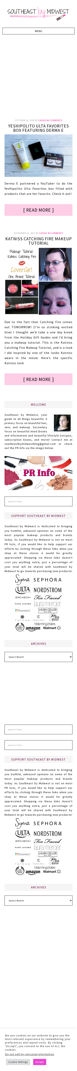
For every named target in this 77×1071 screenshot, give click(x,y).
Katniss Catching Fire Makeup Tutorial (38, 241)
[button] (38, 31)
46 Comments (54, 120)
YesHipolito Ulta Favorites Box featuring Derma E (38, 128)
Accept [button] (40, 1062)
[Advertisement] (38, 78)
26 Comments (55, 233)
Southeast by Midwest (38, 14)
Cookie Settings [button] (18, 1062)
